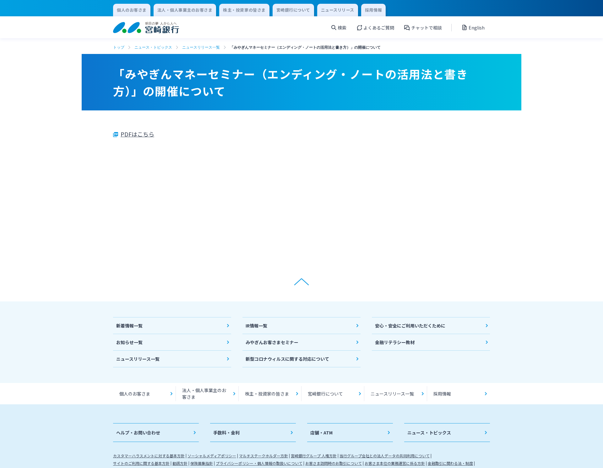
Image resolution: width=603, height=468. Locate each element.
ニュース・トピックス (153, 47)
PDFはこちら (137, 134)
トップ (118, 47)
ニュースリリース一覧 (201, 47)
